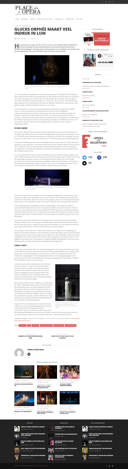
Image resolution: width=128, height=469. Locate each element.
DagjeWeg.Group (43, 465)
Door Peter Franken (59, 450)
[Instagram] (106, 2)
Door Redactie (24, 437)
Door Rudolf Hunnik (60, 430)
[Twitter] (109, 2)
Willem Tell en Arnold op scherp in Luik (68, 412)
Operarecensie (27, 26)
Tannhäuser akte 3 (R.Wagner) (91, 82)
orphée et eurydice (58, 325)
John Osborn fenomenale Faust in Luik (45, 412)
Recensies (29, 382)
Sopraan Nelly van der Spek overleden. (33, 455)
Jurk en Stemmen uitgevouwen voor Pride (32, 441)
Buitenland (17, 26)
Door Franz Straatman (60, 459)
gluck (29, 325)
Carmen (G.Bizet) (87, 92)
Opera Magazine (85, 69)
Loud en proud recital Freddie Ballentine (64, 441)
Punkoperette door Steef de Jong (92, 120)
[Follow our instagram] (84, 163)
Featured (69, 380)
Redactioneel (29, 409)
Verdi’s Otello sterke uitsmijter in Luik (43, 387)
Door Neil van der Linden (27, 445)
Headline (23, 382)
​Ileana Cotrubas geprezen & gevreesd (33, 427)
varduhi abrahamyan (70, 325)
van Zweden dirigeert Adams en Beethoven (95, 111)
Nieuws (23, 409)
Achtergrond (18, 407)
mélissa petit (35, 325)
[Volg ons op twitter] (84, 157)
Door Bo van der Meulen (27, 457)
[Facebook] (103, 2)
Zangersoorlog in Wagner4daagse (66, 434)
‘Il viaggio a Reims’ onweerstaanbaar (66, 384)
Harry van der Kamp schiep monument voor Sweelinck (33, 434)
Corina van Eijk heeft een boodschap (100, 448)
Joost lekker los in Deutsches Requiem (33, 448)
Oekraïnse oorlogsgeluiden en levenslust (64, 427)
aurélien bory (22, 325)
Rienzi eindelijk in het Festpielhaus (66, 448)
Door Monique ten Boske (27, 429)
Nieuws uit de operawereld (22, 411)
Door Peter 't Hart (59, 436)
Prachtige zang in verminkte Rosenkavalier (64, 456)
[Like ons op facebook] (99, 157)
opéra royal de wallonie (46, 325)
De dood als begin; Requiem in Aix (23, 384)
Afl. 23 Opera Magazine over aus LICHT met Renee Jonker (101, 69)
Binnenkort (17, 380)
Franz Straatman (21, 38)
